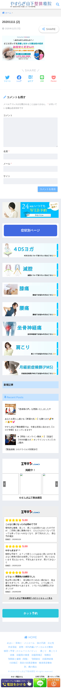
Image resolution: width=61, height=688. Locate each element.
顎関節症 (36, 659)
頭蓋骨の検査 (23, 655)
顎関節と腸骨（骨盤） (18, 659)
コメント (7, 115)
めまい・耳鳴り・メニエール (21, 643)
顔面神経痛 (47, 659)
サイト (6, 176)
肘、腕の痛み (30, 667)
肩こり (43, 651)
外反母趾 (12, 647)
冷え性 (51, 643)
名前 (6, 151)
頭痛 (12, 655)
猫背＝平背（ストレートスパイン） (21, 651)
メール (7, 164)
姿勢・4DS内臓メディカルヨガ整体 (36, 647)
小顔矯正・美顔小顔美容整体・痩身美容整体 (30, 663)
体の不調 (41, 643)
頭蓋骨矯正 (37, 655)
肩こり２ (53, 651)
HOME (32, 637)
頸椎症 (48, 655)
